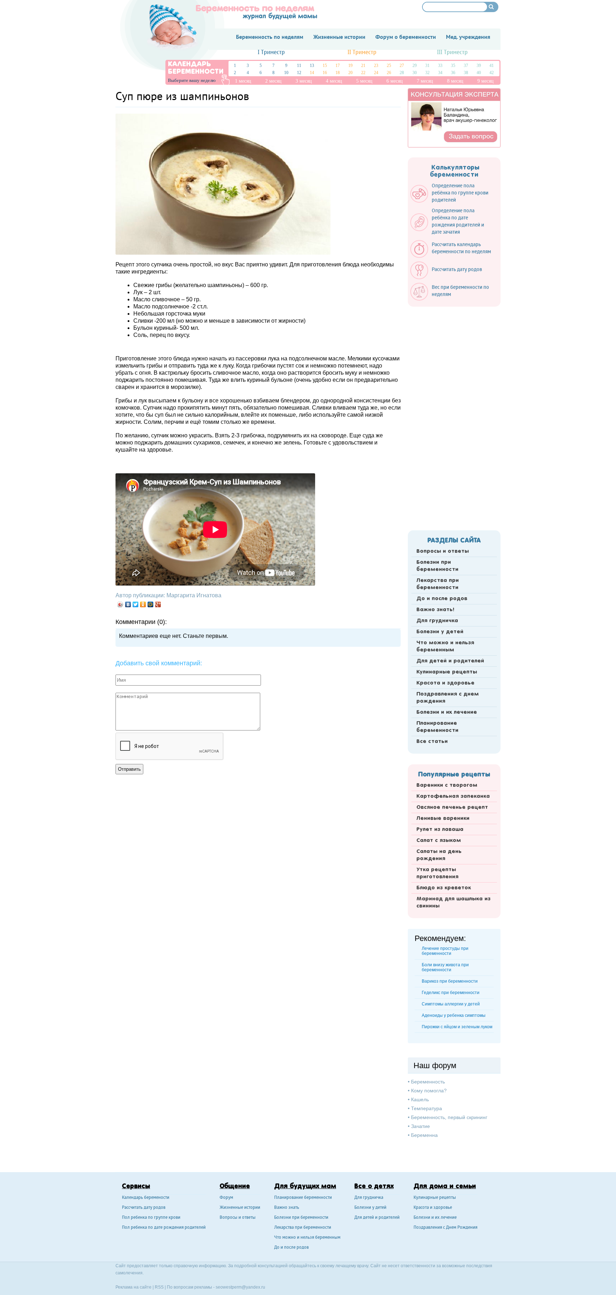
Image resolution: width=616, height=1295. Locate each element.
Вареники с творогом (446, 785)
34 (440, 72)
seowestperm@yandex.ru (240, 1287)
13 (312, 65)
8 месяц (455, 81)
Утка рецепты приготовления (437, 873)
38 (466, 72)
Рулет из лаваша (439, 829)
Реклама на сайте (133, 1287)
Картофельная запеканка (453, 796)
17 (337, 65)
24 (376, 72)
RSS (159, 1287)
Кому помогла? (429, 1090)
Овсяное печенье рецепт (452, 807)
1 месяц (243, 81)
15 (325, 65)
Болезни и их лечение (446, 712)
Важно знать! (435, 609)
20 (350, 72)
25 (389, 65)
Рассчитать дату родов (143, 1208)
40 (479, 72)
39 (479, 65)
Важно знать (286, 1208)
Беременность (428, 1082)
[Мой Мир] (150, 604)
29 (414, 65)
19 (350, 65)
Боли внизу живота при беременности (445, 967)
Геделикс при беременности (450, 992)
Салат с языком (438, 840)
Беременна (424, 1135)
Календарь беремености (145, 1198)
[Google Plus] (158, 604)
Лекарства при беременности (437, 584)
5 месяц (364, 81)
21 (363, 65)
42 (491, 72)
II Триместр (362, 52)
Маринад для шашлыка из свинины (453, 902)
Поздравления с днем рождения (447, 698)
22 (363, 72)
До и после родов (441, 598)
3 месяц (304, 81)
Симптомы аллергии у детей (451, 1004)
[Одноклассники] (143, 604)
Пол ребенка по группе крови (151, 1218)
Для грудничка (437, 620)
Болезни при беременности (437, 566)
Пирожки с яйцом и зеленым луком (457, 1026)
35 (453, 65)
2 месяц (273, 81)
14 (312, 72)
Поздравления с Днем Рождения (445, 1228)
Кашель (420, 1099)
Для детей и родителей (450, 661)
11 (299, 65)
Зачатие (420, 1126)
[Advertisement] (454, 416)
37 (466, 65)
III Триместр (452, 52)
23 (376, 65)
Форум (226, 1198)
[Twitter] (135, 604)
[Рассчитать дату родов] (449, 277)
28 (402, 72)
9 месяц (485, 81)
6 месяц (394, 81)
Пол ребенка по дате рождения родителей (164, 1228)
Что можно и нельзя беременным (445, 646)
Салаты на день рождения (439, 855)
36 (453, 72)
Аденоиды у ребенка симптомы (454, 1015)
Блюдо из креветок (443, 887)
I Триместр (271, 52)
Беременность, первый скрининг (449, 1117)
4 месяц (334, 81)
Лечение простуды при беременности (445, 951)
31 (427, 65)
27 (402, 65)
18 (337, 72)
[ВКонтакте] (128, 604)
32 (427, 72)
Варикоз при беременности (450, 981)
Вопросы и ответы (442, 551)
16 (325, 72)
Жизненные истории (240, 1208)
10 (286, 72)
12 (299, 72)
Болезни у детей (439, 631)
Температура (426, 1108)
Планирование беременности (437, 727)
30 (414, 72)
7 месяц (425, 81)
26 (389, 72)
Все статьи (432, 741)
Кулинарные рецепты (446, 672)
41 (491, 65)
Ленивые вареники (442, 818)
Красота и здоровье (445, 683)
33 (440, 65)
